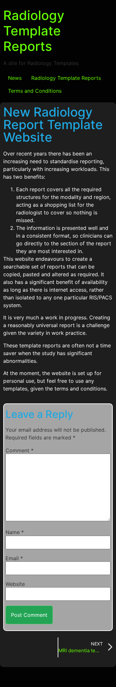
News (15, 78)
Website (15, 584)
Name (14, 532)
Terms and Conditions (35, 91)
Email (14, 558)
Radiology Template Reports (33, 30)
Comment (19, 450)
